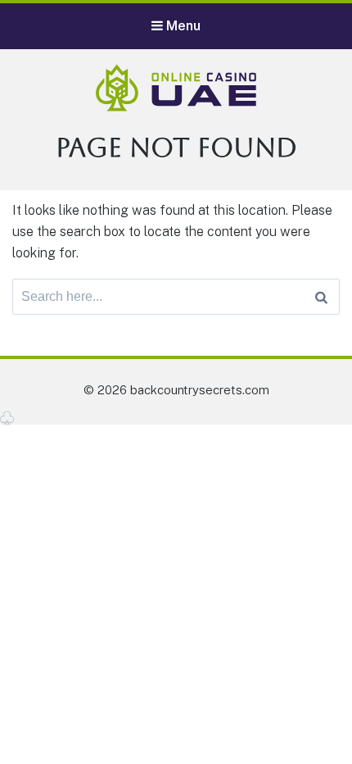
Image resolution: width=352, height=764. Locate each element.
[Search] (321, 297)
